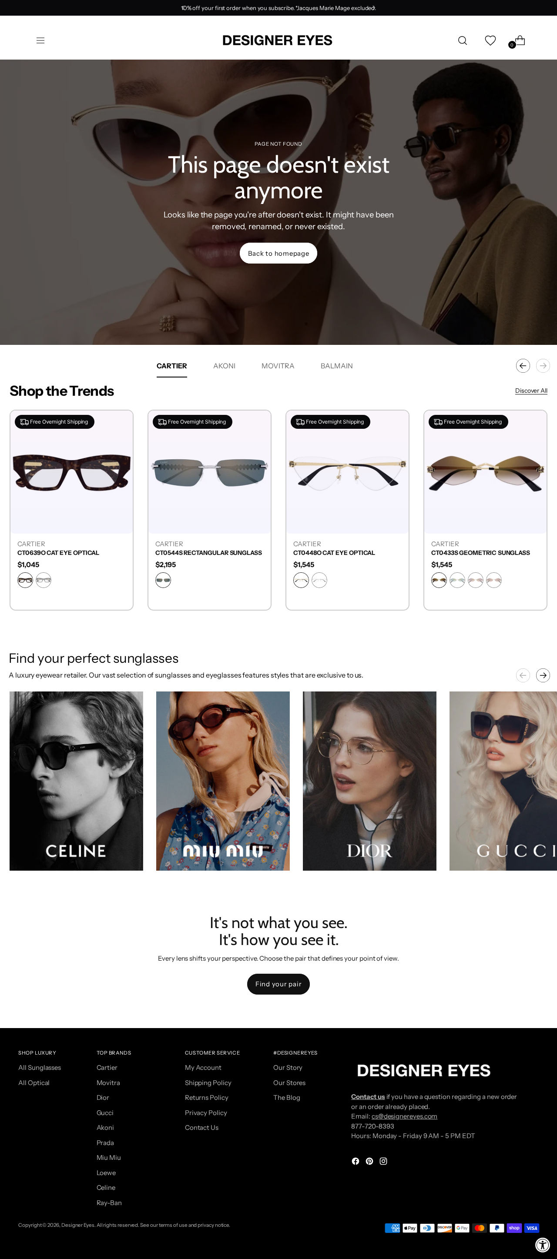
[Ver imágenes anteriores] (523, 675)
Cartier (107, 1067)
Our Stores (289, 1083)
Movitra (108, 1083)
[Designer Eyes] (278, 40)
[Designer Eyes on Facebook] (356, 1163)
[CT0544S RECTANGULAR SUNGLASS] (210, 472)
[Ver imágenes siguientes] (543, 675)
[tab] (172, 366)
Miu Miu (109, 1157)
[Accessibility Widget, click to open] (543, 1245)
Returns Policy (206, 1097)
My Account (203, 1067)
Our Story (287, 1067)
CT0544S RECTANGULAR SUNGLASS (208, 553)
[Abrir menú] (40, 40)
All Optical (34, 1083)
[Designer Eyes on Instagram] (384, 1163)
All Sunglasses (39, 1067)
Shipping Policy (208, 1083)
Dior (103, 1097)
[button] (76, 781)
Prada (105, 1143)
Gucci (105, 1113)
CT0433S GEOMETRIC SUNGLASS (480, 553)
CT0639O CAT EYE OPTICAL (58, 553)
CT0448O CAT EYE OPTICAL (334, 553)
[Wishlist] (489, 40)
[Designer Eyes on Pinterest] (370, 1163)
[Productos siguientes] (543, 366)
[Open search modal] (462, 40)
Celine (106, 1187)
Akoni (105, 1127)
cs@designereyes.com (405, 1116)
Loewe (106, 1173)
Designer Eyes (77, 1225)
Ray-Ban (109, 1203)
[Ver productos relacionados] (25, 855)
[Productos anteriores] (523, 366)
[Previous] (183, 8)
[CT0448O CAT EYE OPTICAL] (347, 472)
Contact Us (201, 1127)
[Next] (374, 8)
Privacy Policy (206, 1113)
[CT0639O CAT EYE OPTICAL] (72, 472)
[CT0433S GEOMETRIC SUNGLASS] (485, 472)
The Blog (286, 1097)
